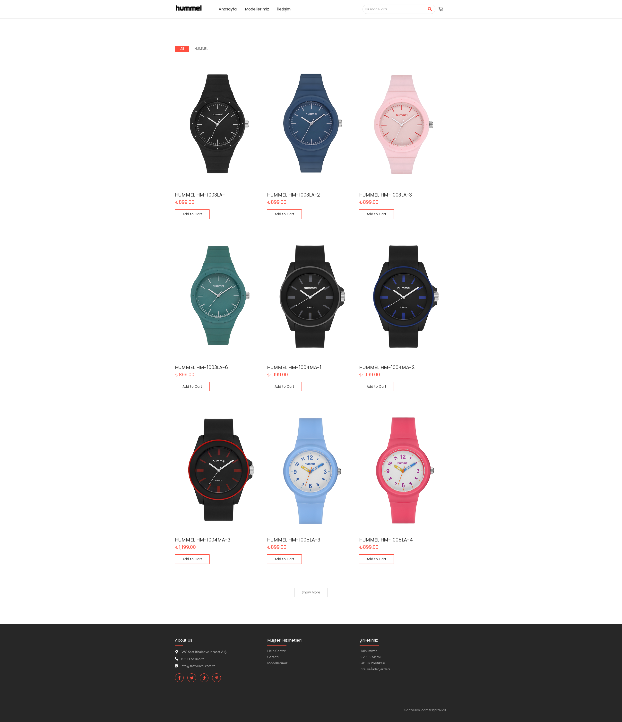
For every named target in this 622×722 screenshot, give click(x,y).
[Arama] (430, 9)
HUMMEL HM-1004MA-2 (387, 367)
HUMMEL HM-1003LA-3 (385, 195)
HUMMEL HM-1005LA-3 (293, 540)
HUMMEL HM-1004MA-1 (294, 367)
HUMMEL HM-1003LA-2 (293, 195)
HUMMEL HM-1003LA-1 (201, 195)
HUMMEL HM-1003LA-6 (201, 367)
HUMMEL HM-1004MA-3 (202, 540)
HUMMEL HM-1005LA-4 (386, 540)
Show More (311, 592)
